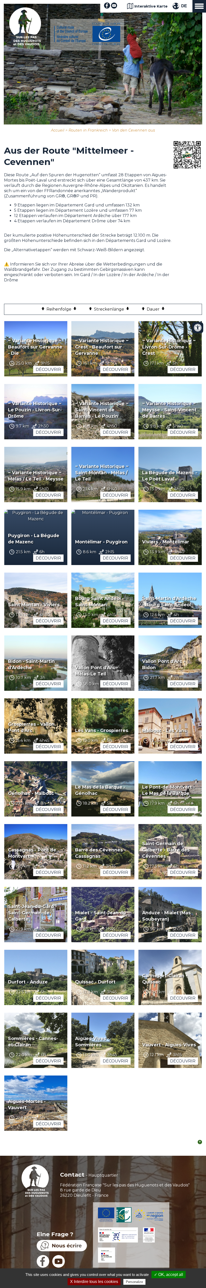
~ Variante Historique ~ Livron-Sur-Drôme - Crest (169, 347)
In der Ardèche (139, 274)
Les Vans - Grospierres (101, 730)
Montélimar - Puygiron (101, 541)
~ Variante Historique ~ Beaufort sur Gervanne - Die (35, 347)
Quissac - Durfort (95, 981)
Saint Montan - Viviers (34, 604)
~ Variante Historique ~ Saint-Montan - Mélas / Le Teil (102, 473)
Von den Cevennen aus (133, 130)
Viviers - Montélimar (165, 541)
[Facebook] (107, 7)
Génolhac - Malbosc (31, 793)
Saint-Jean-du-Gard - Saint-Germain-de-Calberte (32, 913)
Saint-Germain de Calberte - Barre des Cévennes (166, 850)
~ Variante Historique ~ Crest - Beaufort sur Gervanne (102, 347)
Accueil (57, 130)
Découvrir (48, 369)
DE (184, 6)
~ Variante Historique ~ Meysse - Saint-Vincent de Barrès (169, 410)
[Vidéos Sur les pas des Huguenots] (114, 7)
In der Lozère (107, 274)
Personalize (134, 1282)
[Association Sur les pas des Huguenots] (25, 43)
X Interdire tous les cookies (94, 1281)
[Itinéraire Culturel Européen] (87, 43)
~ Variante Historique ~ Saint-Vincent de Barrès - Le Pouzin (102, 410)
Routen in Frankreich (88, 130)
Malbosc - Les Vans (164, 730)
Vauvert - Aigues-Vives (169, 1044)
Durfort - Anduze (28, 981)
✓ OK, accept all (168, 1274)
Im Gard (82, 274)
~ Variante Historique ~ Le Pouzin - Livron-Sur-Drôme (35, 410)
